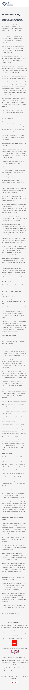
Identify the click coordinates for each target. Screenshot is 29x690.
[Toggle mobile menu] (26, 3)
